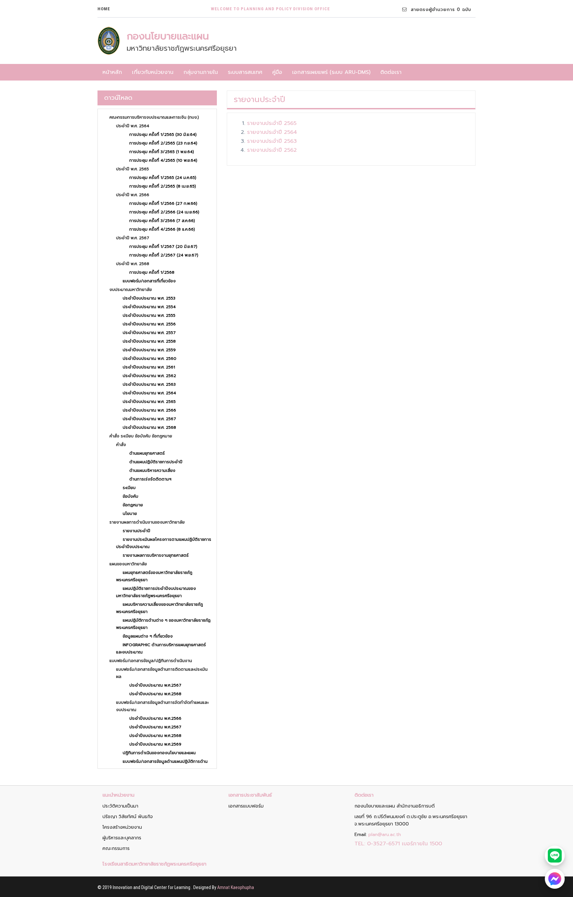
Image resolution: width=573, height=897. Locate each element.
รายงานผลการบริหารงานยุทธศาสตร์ (156, 555)
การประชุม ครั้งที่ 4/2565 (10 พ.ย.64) (163, 160)
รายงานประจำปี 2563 (272, 141)
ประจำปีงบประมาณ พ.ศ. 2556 (149, 324)
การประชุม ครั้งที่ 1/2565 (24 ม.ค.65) (162, 178)
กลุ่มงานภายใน (200, 72)
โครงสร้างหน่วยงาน (122, 827)
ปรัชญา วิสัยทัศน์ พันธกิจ (127, 816)
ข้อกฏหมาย (133, 505)
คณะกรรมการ (116, 848)
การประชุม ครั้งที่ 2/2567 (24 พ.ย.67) (163, 255)
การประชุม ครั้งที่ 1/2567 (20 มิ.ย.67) (163, 247)
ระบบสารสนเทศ (245, 72)
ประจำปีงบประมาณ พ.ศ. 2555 (149, 315)
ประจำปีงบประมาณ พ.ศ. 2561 (149, 367)
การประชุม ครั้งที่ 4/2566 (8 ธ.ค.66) (162, 229)
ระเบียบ (129, 488)
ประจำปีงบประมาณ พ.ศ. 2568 (149, 427)
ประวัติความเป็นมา (120, 806)
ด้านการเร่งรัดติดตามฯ (150, 479)
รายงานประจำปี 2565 (271, 123)
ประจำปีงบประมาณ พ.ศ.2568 (155, 694)
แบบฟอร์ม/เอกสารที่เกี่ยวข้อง (149, 281)
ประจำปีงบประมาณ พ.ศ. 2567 (149, 419)
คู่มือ (277, 72)
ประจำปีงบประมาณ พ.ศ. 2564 (149, 393)
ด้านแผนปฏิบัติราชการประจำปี (155, 462)
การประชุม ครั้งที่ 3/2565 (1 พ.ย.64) (161, 152)
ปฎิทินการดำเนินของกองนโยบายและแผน (159, 753)
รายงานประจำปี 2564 (272, 132)
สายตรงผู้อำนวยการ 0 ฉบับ (439, 9)
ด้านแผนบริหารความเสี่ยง (152, 471)
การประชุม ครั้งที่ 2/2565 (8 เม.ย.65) (162, 186)
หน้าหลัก (112, 72)
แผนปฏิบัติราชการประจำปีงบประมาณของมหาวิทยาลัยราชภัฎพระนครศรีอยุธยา (156, 592)
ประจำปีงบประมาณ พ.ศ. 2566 (149, 410)
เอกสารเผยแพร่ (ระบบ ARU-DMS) (331, 72)
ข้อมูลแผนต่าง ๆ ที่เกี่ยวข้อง (148, 636)
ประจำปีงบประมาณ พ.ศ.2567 (155, 685)
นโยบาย (130, 514)
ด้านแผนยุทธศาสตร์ (147, 453)
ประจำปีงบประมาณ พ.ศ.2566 (155, 718)
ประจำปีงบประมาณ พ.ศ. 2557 (149, 333)
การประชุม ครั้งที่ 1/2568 (151, 272)
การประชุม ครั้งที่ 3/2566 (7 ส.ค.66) (162, 221)
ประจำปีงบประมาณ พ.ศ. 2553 (149, 298)
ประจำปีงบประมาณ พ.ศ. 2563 (149, 384)
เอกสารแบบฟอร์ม (246, 806)
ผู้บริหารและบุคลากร (121, 837)
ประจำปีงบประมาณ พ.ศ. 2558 (149, 341)
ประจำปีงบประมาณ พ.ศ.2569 (155, 744)
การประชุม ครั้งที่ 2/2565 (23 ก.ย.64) (163, 143)
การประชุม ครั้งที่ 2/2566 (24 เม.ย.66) (164, 212)
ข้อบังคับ (130, 496)
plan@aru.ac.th (384, 834)
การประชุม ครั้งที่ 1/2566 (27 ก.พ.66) (163, 203)
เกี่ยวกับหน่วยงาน (152, 72)
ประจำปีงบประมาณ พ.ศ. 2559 (149, 350)
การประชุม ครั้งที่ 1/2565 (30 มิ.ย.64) (163, 135)
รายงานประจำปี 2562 (272, 150)
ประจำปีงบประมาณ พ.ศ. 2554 (149, 307)
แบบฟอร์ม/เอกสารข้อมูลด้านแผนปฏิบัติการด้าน (165, 761)
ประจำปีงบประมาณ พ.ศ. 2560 (149, 359)
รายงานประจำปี (136, 531)
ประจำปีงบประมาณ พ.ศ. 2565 (149, 402)
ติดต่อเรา (391, 72)
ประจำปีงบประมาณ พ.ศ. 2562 (149, 376)
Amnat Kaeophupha (235, 887)
